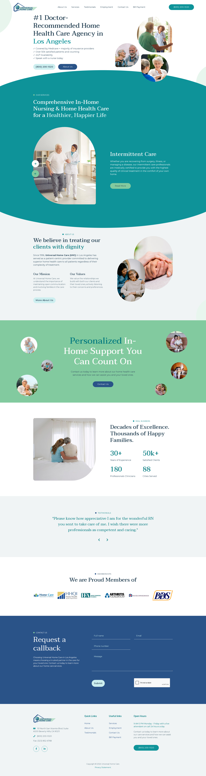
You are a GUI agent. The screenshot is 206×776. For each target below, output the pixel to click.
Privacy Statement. (103, 767)
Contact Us (103, 384)
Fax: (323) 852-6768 (42, 741)
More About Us (44, 300)
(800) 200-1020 (181, 7)
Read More (120, 186)
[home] (25, 7)
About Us (67, 67)
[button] (75, 7)
